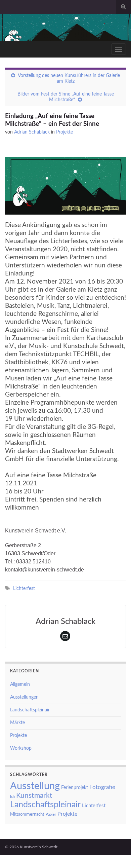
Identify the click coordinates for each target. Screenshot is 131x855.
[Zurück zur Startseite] (65, 27)
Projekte (64, 132)
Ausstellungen (24, 697)
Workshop (21, 748)
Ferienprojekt (74, 787)
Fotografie (102, 787)
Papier (51, 814)
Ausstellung (35, 786)
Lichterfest (24, 588)
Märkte (17, 722)
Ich (12, 796)
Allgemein (20, 684)
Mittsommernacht (27, 814)
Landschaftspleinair (30, 710)
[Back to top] (115, 839)
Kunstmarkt (34, 795)
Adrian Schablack (32, 132)
